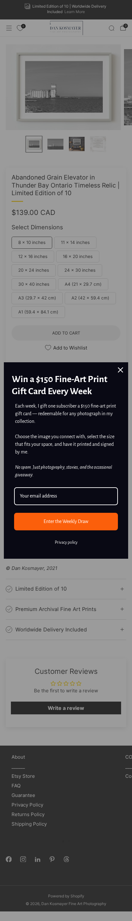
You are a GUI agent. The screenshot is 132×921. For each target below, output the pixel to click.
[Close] (120, 370)
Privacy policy (66, 542)
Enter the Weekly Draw (66, 521)
